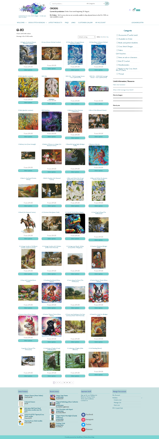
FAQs (67, 23)
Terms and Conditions (87, 399)
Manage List (117, 402)
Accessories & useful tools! (128, 35)
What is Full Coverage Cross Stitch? (123, 90)
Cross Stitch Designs (36, 23)
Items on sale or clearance (127, 57)
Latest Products (55, 23)
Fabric (120, 50)
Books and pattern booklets (128, 43)
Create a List (117, 400)
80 (104, 37)
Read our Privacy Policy (88, 397)
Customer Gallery (85, 23)
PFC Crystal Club (117, 408)
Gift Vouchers (121, 54)
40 (101, 37)
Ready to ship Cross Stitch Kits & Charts (126, 69)
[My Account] (130, 10)
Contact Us (84, 400)
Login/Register (137, 23)
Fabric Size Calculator (119, 85)
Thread (121, 74)
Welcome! (21, 23)
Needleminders (123, 65)
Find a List (117, 405)
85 (69, 382)
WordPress (80, 437)
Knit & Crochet (124, 61)
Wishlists (115, 398)
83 (64, 382)
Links (73, 23)
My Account (100, 23)
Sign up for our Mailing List (89, 395)
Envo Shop (91, 437)
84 (67, 382)
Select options (28, 70)
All (107, 37)
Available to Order (125, 39)
